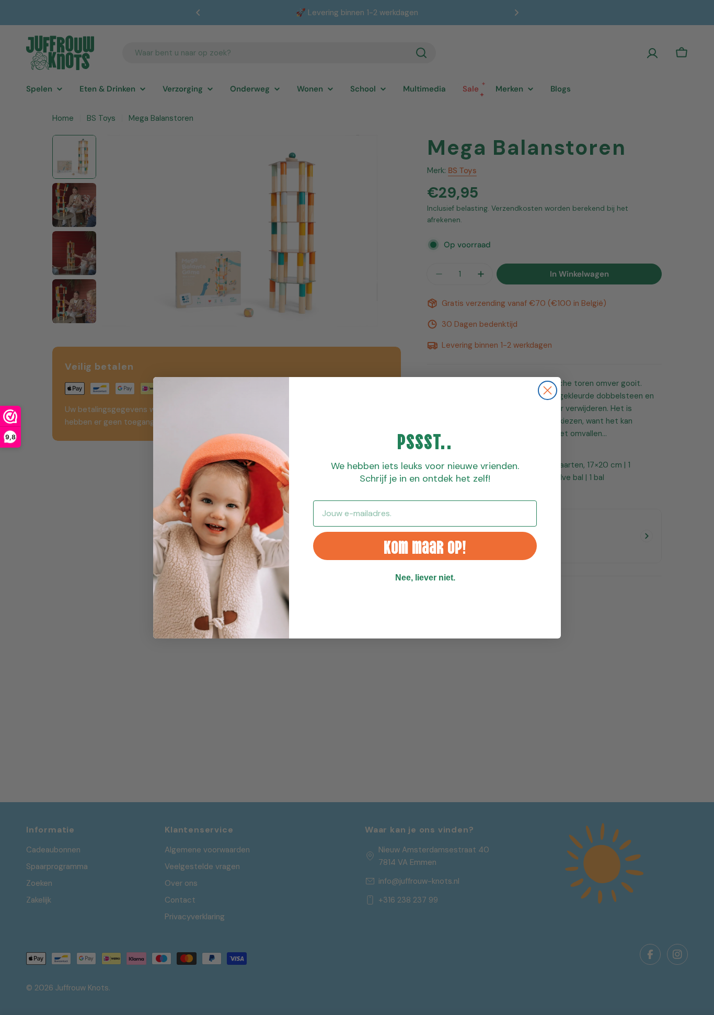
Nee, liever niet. (425, 577)
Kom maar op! (425, 545)
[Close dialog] (547, 390)
